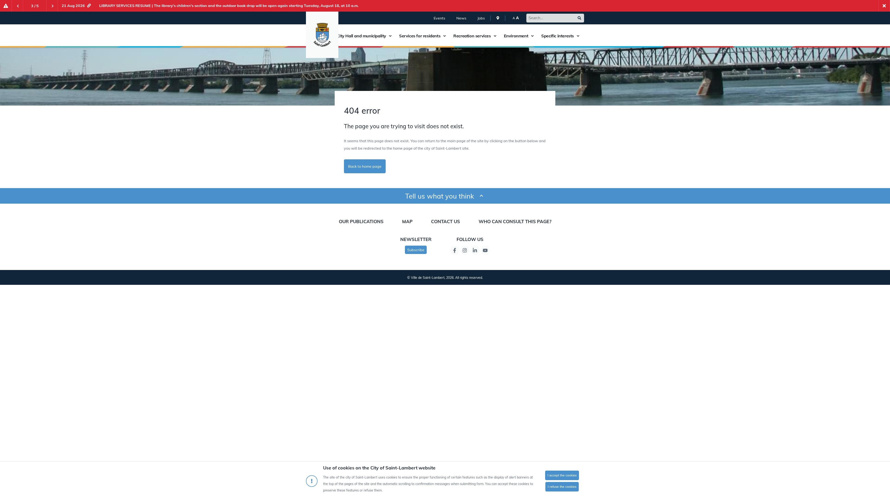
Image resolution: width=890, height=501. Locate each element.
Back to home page (364, 166)
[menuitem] (497, 18)
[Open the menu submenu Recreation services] (495, 35)
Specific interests (557, 36)
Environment (516, 36)
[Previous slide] (17, 6)
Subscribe (415, 249)
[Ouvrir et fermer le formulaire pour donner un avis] (481, 196)
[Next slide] (52, 6)
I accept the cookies (562, 475)
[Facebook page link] (454, 250)
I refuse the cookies (562, 486)
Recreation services (472, 36)
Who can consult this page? (515, 221)
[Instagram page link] (465, 250)
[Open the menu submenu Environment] (532, 35)
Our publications (361, 221)
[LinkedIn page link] (475, 250)
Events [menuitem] (439, 18)
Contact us (445, 221)
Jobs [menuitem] (481, 18)
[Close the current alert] (884, 6)
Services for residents (419, 36)
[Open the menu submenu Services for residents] (444, 35)
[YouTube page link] (485, 250)
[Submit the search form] (579, 18)
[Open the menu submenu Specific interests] (578, 35)
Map (407, 221)
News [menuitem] (461, 18)
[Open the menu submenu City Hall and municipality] (390, 35)
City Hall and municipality (361, 36)
